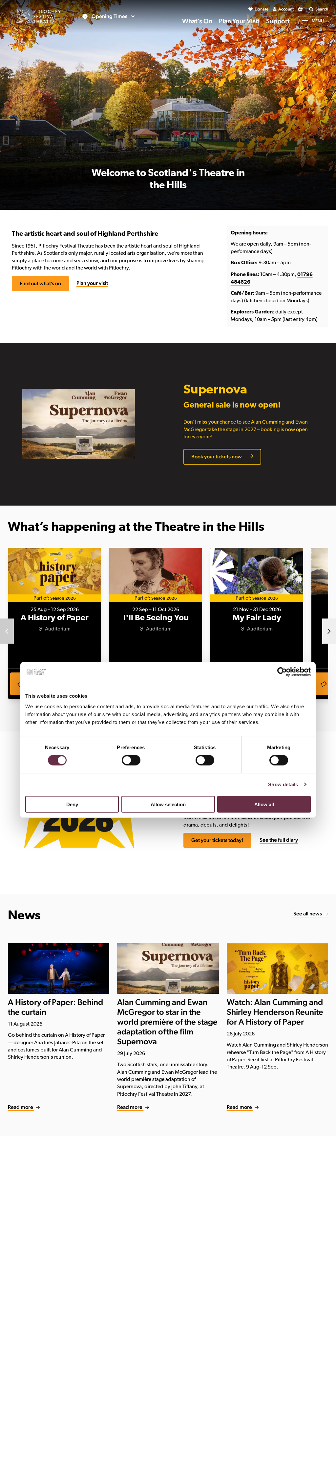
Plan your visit (92, 283)
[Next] (329, 631)
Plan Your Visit (239, 21)
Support (278, 21)
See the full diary (279, 840)
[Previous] (7, 631)
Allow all (264, 804)
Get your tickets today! (217, 840)
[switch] (131, 760)
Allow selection (168, 804)
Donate (261, 9)
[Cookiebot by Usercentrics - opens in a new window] (282, 672)
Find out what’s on (40, 283)
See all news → (310, 913)
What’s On (197, 21)
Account (286, 9)
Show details (283, 784)
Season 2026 (63, 598)
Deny (72, 804)
